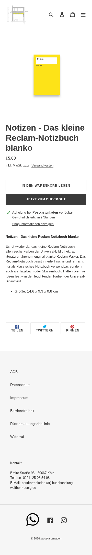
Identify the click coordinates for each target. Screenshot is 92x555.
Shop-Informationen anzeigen (33, 224)
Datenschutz (20, 385)
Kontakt (16, 463)
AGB (14, 372)
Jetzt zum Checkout (46, 199)
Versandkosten (42, 165)
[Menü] (83, 14)
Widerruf (17, 437)
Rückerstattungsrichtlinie (30, 424)
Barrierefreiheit (22, 411)
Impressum (19, 398)
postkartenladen (51, 538)
